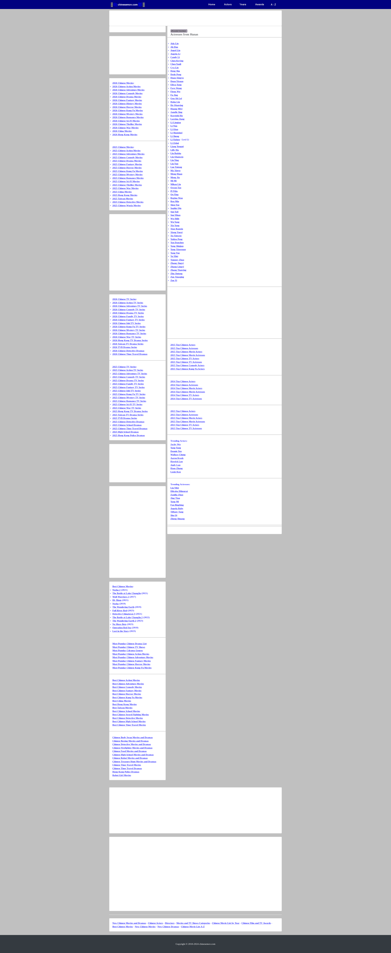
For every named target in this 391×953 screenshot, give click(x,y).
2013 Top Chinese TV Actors (184, 425)
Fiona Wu (175, 91)
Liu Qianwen (176, 157)
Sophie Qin (175, 208)
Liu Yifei (174, 488)
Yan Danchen (177, 242)
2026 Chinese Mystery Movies (127, 114)
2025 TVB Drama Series (124, 418)
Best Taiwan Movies (122, 707)
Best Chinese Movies (122, 586)
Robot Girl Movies (121, 775)
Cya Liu (174, 67)
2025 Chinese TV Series (124, 367)
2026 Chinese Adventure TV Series (129, 306)
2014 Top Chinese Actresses (184, 385)
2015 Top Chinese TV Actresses (186, 362)
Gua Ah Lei (176, 98)
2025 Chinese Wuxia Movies (126, 205)
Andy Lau (175, 465)
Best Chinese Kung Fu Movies (127, 697)
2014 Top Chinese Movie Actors (186, 388)
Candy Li (175, 57)
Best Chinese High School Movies (129, 721)
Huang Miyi (176, 109)
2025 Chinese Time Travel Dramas (129, 428)
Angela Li (175, 54)
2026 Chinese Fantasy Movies (127, 100)
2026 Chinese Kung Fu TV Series (128, 326)
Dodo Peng (175, 74)
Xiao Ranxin (176, 229)
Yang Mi (174, 501)
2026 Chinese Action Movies (126, 86)
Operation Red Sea (121, 627)
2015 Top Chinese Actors (182, 345)
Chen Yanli (175, 64)
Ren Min (174, 201)
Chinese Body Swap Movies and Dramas (132, 737)
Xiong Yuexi (176, 232)
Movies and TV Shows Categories (193, 923)
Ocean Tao (175, 187)
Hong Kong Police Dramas (125, 772)
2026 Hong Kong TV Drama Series (130, 340)
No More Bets (119, 624)
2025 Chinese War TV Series (126, 408)
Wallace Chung (178, 454)
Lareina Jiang (177, 119)
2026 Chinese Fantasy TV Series (128, 320)
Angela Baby (176, 508)
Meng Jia (175, 177)
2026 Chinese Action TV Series (127, 302)
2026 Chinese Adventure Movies (128, 90)
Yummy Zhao (177, 260)
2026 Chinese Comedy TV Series (128, 309)
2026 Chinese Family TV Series (128, 316)
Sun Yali (174, 212)
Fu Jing (174, 95)
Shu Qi (173, 515)
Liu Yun (174, 163)
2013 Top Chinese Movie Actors (186, 418)
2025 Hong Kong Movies (124, 195)
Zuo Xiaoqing (177, 277)
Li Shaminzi (176, 133)
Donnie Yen (176, 451)
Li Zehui (174, 143)
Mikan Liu (175, 184)
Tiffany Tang (176, 512)
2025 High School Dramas (125, 432)
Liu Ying (174, 160)
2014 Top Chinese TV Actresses (186, 398)
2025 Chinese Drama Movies (126, 161)
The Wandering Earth (123, 607)
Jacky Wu (175, 444)
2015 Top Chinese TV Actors (184, 358)
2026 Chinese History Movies (127, 103)
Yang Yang (175, 448)
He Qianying (176, 105)
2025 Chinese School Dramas (127, 425)
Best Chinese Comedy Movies (127, 687)
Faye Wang (176, 88)
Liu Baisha (175, 153)
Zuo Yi (173, 280)
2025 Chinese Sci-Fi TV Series (127, 404)
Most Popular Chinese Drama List (129, 643)
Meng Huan (176, 174)
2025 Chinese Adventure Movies (128, 154)
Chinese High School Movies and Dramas (133, 754)
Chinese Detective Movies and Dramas (131, 744)
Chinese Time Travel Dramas (127, 768)
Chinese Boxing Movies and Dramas (130, 741)
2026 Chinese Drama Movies (126, 96)
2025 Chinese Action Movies (126, 150)
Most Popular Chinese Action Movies (130, 654)
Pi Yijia (174, 191)
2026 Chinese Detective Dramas (128, 350)
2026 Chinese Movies (122, 83)
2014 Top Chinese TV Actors (184, 395)
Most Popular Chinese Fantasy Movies (131, 661)
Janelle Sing (176, 112)
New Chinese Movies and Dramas (129, 923)
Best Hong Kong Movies (124, 704)
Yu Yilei (174, 256)
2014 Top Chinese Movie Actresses (187, 392)
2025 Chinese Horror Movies (127, 167)
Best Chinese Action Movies (126, 680)
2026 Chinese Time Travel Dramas (129, 354)
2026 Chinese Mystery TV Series (128, 330)
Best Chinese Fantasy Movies (126, 690)
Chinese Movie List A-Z (193, 926)
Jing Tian (175, 498)
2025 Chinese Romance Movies (128, 178)
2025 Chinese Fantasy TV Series (128, 387)
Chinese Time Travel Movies (126, 765)
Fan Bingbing (177, 505)
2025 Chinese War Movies (125, 188)
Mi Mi (173, 181)
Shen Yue (174, 205)
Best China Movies (121, 701)
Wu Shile (174, 218)
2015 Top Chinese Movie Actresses (187, 355)
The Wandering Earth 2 (124, 621)
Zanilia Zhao (176, 495)
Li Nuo (173, 126)
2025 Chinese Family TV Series (128, 384)
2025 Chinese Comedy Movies (127, 157)
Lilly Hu (174, 150)
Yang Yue (175, 253)
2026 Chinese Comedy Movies (127, 93)
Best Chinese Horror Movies (126, 694)
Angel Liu (175, 50)
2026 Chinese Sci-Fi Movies (126, 121)
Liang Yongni (177, 146)
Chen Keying (176, 60)
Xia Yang (174, 225)
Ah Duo (174, 47)
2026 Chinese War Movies (125, 127)
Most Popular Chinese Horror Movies (131, 664)
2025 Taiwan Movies (122, 198)
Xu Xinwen (175, 235)
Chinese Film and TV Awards (256, 923)
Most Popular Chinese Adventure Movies (132, 657)
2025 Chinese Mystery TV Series (128, 397)
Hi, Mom (116, 600)
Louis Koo (175, 472)
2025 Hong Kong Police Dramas (128, 435)
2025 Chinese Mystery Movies (127, 174)
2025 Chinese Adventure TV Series (129, 373)
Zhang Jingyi (177, 263)
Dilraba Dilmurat (179, 491)
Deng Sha (175, 71)
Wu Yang (174, 222)
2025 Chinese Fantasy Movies (127, 164)
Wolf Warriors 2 (120, 597)
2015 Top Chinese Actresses (184, 348)
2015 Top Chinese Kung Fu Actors (187, 369)
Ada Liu (174, 43)
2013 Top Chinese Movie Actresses (187, 421)
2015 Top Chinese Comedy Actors (187, 365)
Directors (169, 923)
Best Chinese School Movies (126, 711)
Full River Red (119, 610)
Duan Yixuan (176, 81)
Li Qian (174, 129)
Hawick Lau (176, 461)
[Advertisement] (183, 18)
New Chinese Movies (145, 926)
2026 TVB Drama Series (124, 347)
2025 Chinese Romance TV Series (129, 401)
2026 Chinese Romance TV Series (129, 333)
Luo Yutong (176, 167)
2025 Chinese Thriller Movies (127, 185)
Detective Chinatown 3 (123, 614)
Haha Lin (175, 102)
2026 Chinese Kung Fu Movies (127, 110)
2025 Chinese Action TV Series (127, 370)
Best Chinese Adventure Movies (128, 684)
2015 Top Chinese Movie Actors (186, 351)
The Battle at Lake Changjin (126, 593)
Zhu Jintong (176, 273)
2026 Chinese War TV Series (126, 337)
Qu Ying (174, 194)
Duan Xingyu (177, 78)
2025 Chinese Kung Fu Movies (127, 171)
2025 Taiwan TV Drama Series (127, 415)
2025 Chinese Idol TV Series (126, 390)
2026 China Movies (122, 131)
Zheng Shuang (177, 518)
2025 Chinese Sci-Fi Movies (126, 181)
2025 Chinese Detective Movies (127, 202)
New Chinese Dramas (168, 926)
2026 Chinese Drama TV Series (128, 313)
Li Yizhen (175, 139)
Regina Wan (176, 198)
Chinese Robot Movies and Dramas (130, 758)
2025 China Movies (122, 192)
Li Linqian (175, 122)
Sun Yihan (175, 215)
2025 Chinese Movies (122, 147)
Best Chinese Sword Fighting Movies (130, 714)
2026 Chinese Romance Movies (128, 117)
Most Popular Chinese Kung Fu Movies (132, 668)
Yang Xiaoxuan (178, 249)
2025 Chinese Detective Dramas (128, 421)
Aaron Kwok (176, 458)
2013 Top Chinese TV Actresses (186, 428)
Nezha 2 (116, 590)
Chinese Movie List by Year (225, 923)
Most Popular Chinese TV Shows (128, 647)
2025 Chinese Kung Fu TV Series (128, 394)
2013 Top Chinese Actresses (184, 414)
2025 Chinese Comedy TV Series (128, 377)
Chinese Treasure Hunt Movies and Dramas (134, 761)
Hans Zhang (176, 468)
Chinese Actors (155, 923)
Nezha (115, 603)
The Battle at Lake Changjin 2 (127, 617)
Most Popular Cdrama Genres (127, 650)
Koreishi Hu (176, 115)
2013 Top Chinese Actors (182, 411)
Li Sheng (174, 136)
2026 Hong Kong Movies (124, 134)
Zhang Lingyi (177, 266)
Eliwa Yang (176, 84)
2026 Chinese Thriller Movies (127, 124)
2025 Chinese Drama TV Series (128, 380)
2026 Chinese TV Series (124, 299)
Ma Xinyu (175, 170)
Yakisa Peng (176, 239)
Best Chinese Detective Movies (127, 718)
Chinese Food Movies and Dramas (129, 751)
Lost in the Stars (120, 631)
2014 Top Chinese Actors (182, 381)
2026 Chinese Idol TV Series (126, 323)
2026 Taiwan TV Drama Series (127, 344)
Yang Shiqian (176, 246)
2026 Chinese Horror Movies (127, 107)
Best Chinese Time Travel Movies (129, 725)
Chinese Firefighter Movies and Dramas (132, 748)
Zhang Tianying (178, 270)
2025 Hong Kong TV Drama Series (130, 411)
